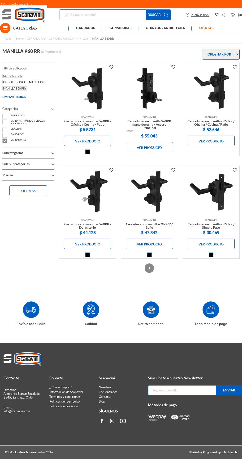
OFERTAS (206, 28)
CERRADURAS (120, 28)
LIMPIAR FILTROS (14, 96)
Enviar (229, 390)
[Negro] (87, 152)
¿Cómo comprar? (60, 387)
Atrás (8, 38)
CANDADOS (85, 28)
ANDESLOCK (18, 115)
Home (20, 38)
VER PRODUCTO (87, 141)
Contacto (105, 397)
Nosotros (105, 387)
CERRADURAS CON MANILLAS (69, 38)
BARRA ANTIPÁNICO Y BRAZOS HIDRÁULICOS (28, 122)
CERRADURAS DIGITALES (165, 28)
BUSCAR (154, 15)
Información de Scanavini (66, 392)
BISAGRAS (16, 129)
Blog (102, 401)
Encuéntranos (108, 392)
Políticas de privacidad (64, 406)
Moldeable (230, 452)
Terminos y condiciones (65, 397)
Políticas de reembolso (64, 401)
